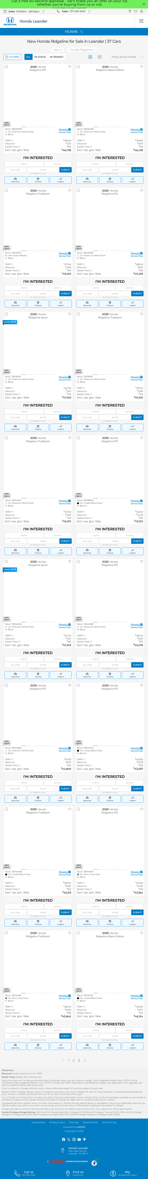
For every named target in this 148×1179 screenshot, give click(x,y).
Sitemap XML (90, 1122)
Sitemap (74, 1122)
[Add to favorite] (69, 66)
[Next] (85, 1060)
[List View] (100, 57)
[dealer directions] (64, 1151)
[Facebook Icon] (63, 1139)
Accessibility (38, 1122)
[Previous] (63, 1060)
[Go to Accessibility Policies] (96, 1161)
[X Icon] (69, 1139)
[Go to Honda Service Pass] (65, 130)
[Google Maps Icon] (84, 1139)
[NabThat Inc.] (81, 1127)
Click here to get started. (70, 8)
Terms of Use (109, 1122)
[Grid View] (90, 57)
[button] (144, 4)
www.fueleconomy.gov (71, 1094)
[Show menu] (141, 21)
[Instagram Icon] (74, 1139)
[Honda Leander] (28, 21)
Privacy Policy (57, 1122)
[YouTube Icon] (79, 1139)
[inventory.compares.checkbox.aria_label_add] (6, 66)
